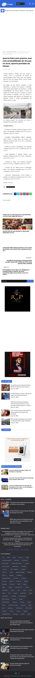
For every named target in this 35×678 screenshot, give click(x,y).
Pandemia (14, 602)
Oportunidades (5, 602)
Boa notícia (24, 560)
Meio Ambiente (5, 599)
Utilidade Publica (6, 614)
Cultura (11, 572)
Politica (3, 605)
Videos (29, 614)
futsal (18, 590)
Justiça (30, 593)
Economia (4, 581)
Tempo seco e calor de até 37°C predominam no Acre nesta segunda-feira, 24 (17, 215)
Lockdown (13, 596)
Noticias (14, 599)
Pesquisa (22, 602)
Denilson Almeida (20, 572)
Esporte (25, 584)
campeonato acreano (16, 563)
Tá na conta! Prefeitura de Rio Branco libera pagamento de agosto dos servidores (21, 412)
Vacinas (22, 614)
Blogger (30, 676)
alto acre (21, 557)
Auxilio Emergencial (6, 560)
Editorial (12, 581)
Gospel (3, 593)
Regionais (23, 605)
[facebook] (15, 673)
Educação (18, 581)
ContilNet (10, 182)
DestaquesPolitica (6, 578)
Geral (30, 590)
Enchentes (12, 584)
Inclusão (15, 593)
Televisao (4, 611)
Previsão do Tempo (11, 51)
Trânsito (11, 611)
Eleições (26, 581)
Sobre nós (10, 549)
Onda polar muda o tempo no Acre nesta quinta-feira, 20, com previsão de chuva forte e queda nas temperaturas (22, 656)
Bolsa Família (5, 563)
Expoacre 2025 (18, 587)
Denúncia (29, 572)
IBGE (9, 593)
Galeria (24, 590)
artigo (27, 557)
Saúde (3, 608)
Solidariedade (19, 608)
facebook (30, 281)
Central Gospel (5, 566)
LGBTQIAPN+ (5, 596)
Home (4, 51)
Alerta (14, 557)
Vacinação (15, 614)
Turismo (18, 611)
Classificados (15, 566)
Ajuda (8, 557)
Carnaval (27, 563)
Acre (3, 557)
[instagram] (19, 673)
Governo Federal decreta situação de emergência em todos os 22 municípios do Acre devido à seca (21, 487)
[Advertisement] (17, 30)
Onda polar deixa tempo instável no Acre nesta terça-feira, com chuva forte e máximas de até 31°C (17, 249)
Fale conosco (24, 549)
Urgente (25, 611)
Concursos (4, 569)
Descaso (4, 575)
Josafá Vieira (23, 593)
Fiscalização (5, 590)
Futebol (12, 590)
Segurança (10, 608)
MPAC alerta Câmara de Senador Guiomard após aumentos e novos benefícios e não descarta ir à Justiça (21, 403)
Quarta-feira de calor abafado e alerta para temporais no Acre (16, 231)
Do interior (23, 578)
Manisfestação (22, 596)
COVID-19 (4, 572)
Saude (29, 605)
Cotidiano (23, 569)
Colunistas (23, 566)
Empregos (4, 584)
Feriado (27, 587)
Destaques (19, 575)
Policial (29, 602)
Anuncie (16, 549)
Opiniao (21, 599)
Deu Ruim (16, 578)
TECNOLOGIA (28, 608)
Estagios (10, 587)
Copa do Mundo (14, 569)
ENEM (19, 584)
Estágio (3, 587)
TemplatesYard (16, 676)
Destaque (11, 575)
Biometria (16, 560)
